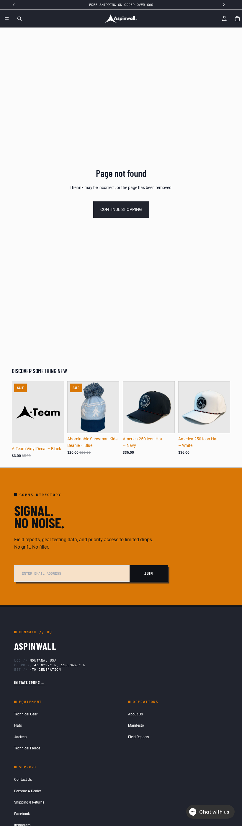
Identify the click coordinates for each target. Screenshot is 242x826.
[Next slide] (168, 407)
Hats (18, 725)
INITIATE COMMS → (29, 682)
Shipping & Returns (29, 802)
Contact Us (23, 779)
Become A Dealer (27, 791)
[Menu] (7, 18)
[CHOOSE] (165, 424)
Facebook (22, 814)
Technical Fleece (27, 748)
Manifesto (136, 725)
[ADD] (54, 434)
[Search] (19, 18)
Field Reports (138, 737)
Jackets (20, 737)
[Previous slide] (129, 407)
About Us (135, 714)
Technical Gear (25, 714)
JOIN (148, 573)
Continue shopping (121, 209)
